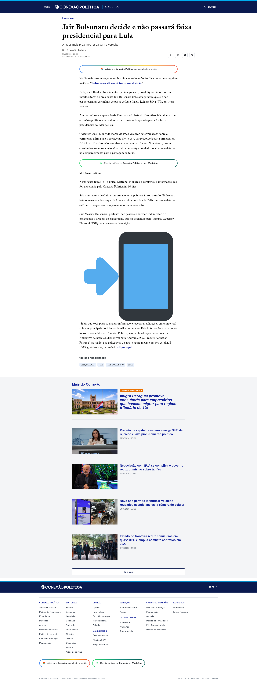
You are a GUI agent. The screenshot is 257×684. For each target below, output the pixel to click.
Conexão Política (76, 50)
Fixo (101, 365)
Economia (70, 612)
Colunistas (71, 643)
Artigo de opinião (74, 652)
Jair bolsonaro (115, 365)
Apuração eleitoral (128, 607)
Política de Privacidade (50, 612)
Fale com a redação (48, 638)
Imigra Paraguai (180, 612)
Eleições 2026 (99, 640)
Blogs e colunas (100, 644)
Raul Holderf (99, 612)
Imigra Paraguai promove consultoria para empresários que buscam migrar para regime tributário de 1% (148, 402)
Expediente (44, 616)
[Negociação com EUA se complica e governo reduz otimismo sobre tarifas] (94, 476)
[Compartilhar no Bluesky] (185, 55)
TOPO (213, 587)
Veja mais (129, 572)
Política (69, 607)
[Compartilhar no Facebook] (170, 55)
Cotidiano (70, 621)
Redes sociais (126, 631)
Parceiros (43, 621)
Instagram (195, 678)
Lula (130, 365)
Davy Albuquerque (101, 616)
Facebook (182, 678)
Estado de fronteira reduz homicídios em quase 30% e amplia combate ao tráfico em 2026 (150, 540)
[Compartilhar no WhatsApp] (192, 55)
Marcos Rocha (99, 621)
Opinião (69, 638)
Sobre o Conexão (47, 607)
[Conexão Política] (77, 7)
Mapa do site (45, 643)
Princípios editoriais (48, 629)
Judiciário (70, 625)
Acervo (42, 625)
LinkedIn (214, 678)
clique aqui (124, 347)
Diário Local (178, 607)
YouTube (205, 678)
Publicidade (125, 622)
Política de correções (49, 634)
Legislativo (71, 616)
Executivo (68, 18)
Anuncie (150, 616)
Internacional (72, 629)
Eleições (70, 634)
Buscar (212, 7)
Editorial (96, 625)
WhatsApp (124, 627)
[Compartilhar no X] (177, 55)
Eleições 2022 (87, 365)
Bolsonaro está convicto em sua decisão (116, 83)
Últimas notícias (100, 635)
